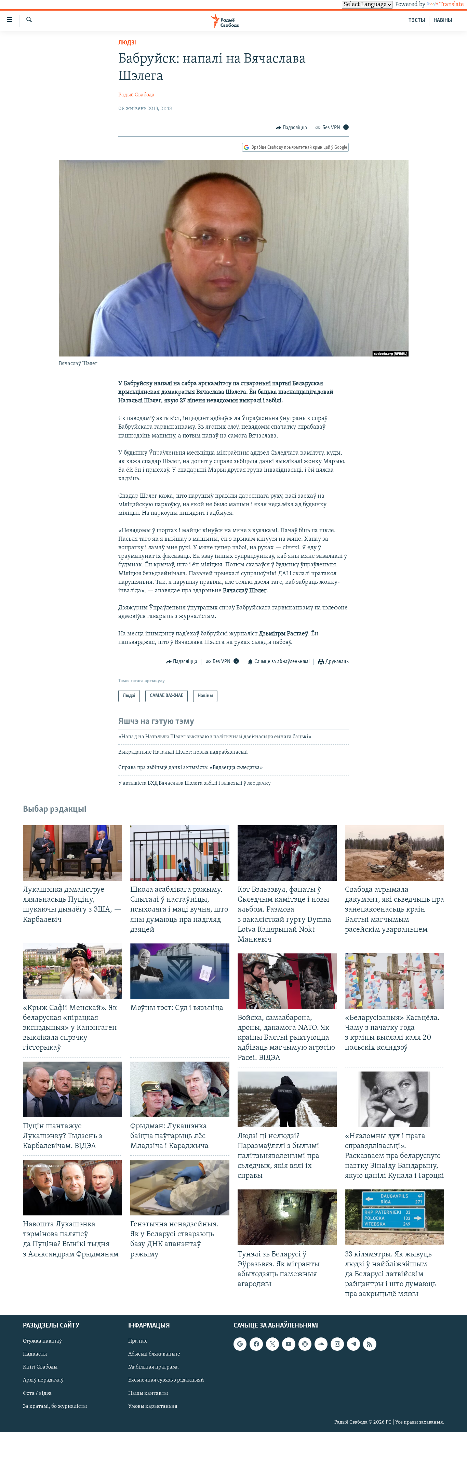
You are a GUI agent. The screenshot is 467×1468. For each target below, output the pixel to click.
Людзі (127, 43)
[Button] (291, 127)
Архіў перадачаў (43, 1380)
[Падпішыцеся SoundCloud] (321, 1344)
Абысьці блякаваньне (154, 1354)
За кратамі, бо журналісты (55, 1406)
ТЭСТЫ (417, 20)
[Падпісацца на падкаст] (304, 1344)
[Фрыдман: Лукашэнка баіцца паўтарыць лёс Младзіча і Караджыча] (179, 1089)
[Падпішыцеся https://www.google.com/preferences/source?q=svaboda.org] (240, 1344)
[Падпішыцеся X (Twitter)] (272, 1344)
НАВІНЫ (442, 20)
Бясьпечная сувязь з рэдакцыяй (166, 1380)
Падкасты (35, 1354)
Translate (451, 5)
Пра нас (137, 1341)
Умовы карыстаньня (152, 1406)
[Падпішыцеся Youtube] (288, 1344)
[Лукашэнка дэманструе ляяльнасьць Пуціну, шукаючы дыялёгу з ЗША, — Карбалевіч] (72, 853)
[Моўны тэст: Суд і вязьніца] (179, 971)
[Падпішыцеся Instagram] (337, 1344)
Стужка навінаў (42, 1341)
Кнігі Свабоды (40, 1367)
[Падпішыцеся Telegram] (353, 1344)
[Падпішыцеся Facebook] (256, 1344)
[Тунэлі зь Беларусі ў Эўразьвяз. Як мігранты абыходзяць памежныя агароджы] (287, 1217)
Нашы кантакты (148, 1393)
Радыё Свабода (136, 95)
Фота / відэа (37, 1393)
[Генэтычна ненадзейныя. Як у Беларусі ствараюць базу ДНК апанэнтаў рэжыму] (179, 1187)
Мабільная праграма (153, 1367)
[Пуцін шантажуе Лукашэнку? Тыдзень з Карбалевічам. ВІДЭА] (72, 1089)
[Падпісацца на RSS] (369, 1344)
